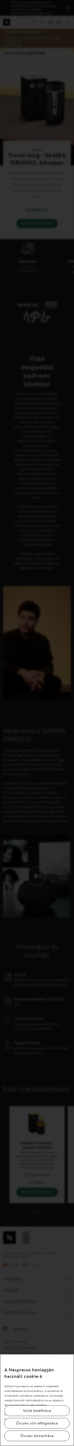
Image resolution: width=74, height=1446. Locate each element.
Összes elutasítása (37, 1435)
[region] (37, 1400)
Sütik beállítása (37, 1410)
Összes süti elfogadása (37, 1423)
